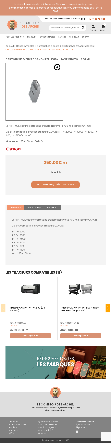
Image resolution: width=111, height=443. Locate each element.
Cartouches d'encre (48, 46)
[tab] (15, 208)
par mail (82, 427)
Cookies (42, 433)
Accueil (9, 46)
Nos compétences (47, 424)
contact (75, 19)
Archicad (74, 37)
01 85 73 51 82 (98, 19)
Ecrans (85, 37)
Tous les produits (14, 37)
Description (15, 208)
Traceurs (32, 37)
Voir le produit (30, 335)
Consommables (47, 37)
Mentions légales (47, 427)
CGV (11, 433)
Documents (52, 208)
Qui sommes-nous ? (49, 421)
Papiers (62, 37)
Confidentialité (45, 430)
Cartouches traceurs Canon (78, 46)
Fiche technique (34, 208)
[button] (57, 67)
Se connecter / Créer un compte (55, 184)
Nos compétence (61, 19)
